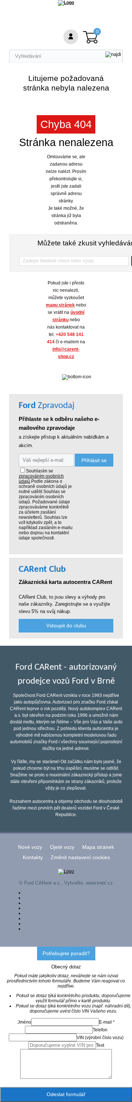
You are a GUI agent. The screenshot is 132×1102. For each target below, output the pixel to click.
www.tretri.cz (99, 883)
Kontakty (33, 857)
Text (100, 1045)
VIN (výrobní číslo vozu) (100, 1037)
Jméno (24, 1022)
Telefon (100, 1029)
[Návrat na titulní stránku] (66, 2)
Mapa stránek (98, 847)
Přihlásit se (94, 460)
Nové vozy (30, 847)
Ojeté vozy (62, 847)
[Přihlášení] (70, 36)
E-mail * (107, 1022)
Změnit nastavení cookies (80, 857)
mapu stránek (60, 305)
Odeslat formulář (66, 1094)
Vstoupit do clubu (66, 625)
